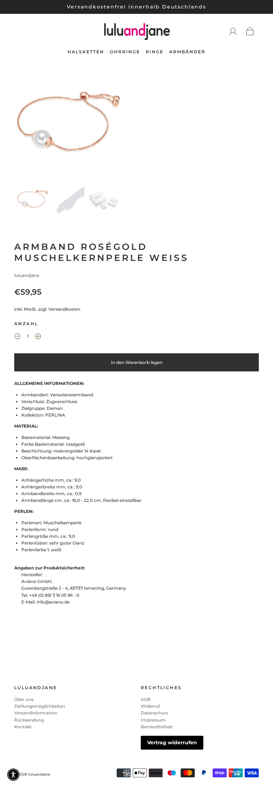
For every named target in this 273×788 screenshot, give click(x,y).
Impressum (153, 720)
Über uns (23, 699)
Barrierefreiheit (157, 726)
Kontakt (23, 726)
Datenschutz (154, 712)
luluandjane (26, 275)
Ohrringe (125, 51)
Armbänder (187, 51)
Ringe (155, 51)
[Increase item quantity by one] (38, 337)
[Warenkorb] (250, 31)
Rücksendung (29, 720)
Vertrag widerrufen (172, 742)
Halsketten (86, 51)
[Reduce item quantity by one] (17, 337)
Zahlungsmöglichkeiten (39, 706)
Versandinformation (35, 712)
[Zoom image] (68, 126)
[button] (25, 126)
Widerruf (150, 706)
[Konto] (233, 31)
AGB (145, 699)
